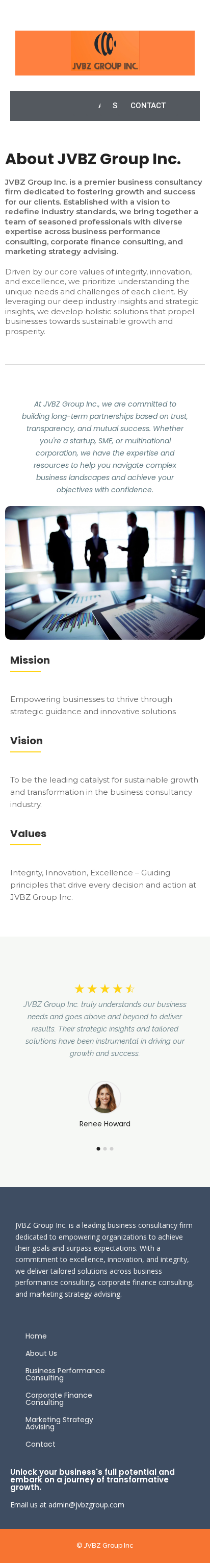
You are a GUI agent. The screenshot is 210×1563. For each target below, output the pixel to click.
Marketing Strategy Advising (59, 1423)
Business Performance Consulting (65, 1374)
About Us (41, 1353)
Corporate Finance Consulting (58, 1398)
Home (36, 1336)
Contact (40, 1444)
